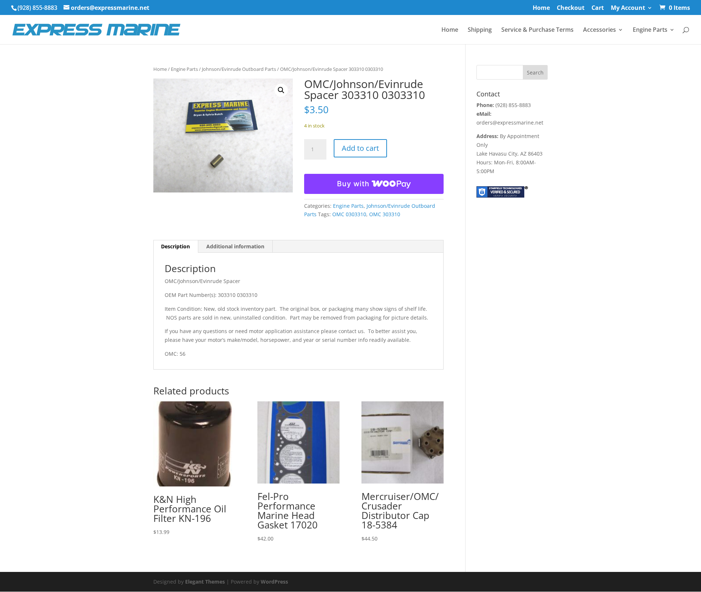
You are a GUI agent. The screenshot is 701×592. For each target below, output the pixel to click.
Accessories (599, 30)
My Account (628, 8)
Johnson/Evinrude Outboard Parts (239, 69)
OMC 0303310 (349, 214)
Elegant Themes (205, 581)
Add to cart (360, 148)
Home (541, 8)
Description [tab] (175, 246)
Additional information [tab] (235, 246)
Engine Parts (650, 30)
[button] (281, 90)
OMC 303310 (384, 214)
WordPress (274, 581)
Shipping (480, 30)
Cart (597, 8)
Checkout (571, 8)
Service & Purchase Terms (537, 30)
